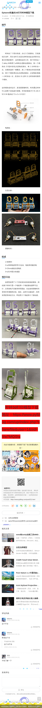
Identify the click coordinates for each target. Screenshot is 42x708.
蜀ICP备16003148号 (32, 702)
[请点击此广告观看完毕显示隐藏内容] (21, 471)
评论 (22, 690)
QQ (17, 505)
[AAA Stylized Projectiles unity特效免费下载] (8, 588)
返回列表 (20, 513)
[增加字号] (16, 19)
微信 (21, 505)
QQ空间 (29, 505)
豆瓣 (25, 505)
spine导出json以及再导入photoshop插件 (23, 521)
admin (6, 16)
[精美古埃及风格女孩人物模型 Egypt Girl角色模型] (8, 601)
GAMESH (11, 2)
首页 (10, 7)
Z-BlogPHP (18, 705)
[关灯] (39, 699)
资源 (14, 7)
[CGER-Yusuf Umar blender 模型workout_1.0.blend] (8, 563)
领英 (34, 505)
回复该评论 (36, 627)
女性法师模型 (13, 518)
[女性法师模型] (8, 550)
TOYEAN (32, 705)
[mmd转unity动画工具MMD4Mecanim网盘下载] (8, 537)
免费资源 (21, 7)
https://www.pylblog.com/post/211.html (23, 499)
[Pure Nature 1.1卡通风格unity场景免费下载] (8, 576)
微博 (12, 505)
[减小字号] (19, 19)
